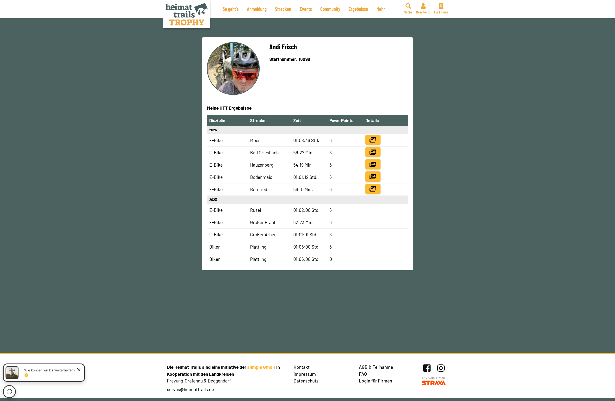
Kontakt (302, 367)
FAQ (363, 374)
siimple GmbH (261, 367)
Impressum (305, 374)
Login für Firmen (375, 380)
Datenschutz (306, 380)
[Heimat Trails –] (186, 14)
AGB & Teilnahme (376, 367)
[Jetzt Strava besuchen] (434, 381)
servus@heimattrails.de (190, 389)
